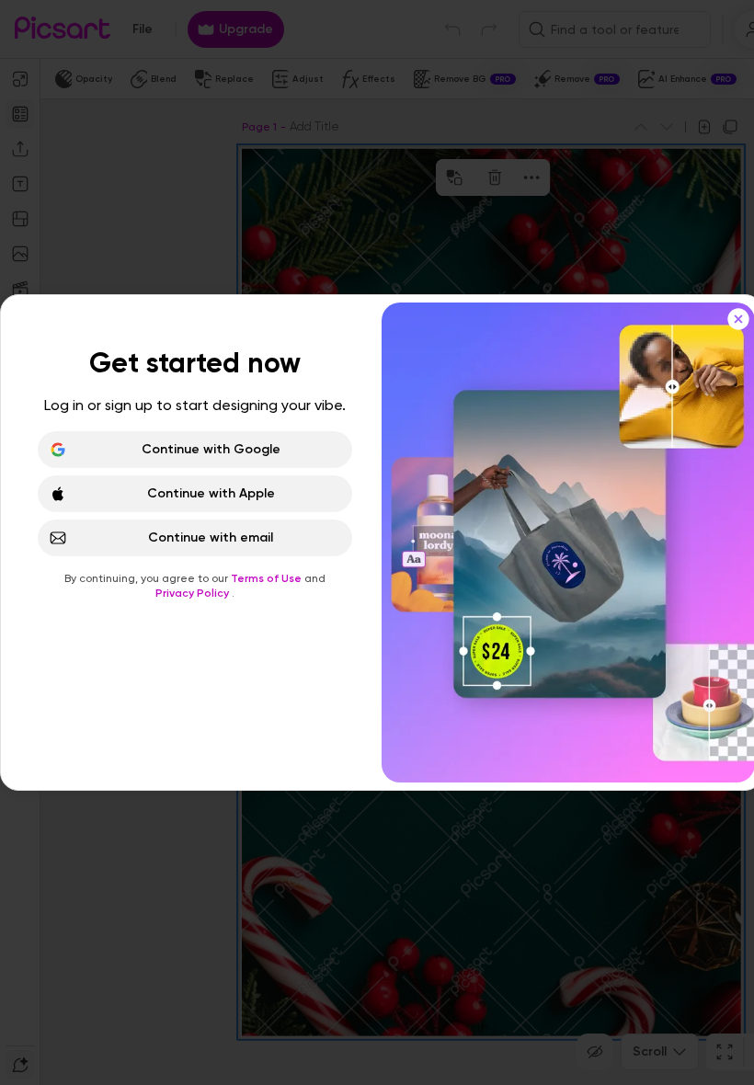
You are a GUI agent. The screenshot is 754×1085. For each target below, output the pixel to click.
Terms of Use (267, 578)
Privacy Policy (193, 593)
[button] (377, 542)
